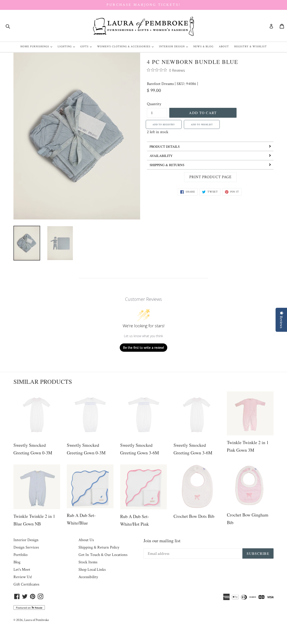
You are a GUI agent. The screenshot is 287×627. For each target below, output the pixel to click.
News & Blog (203, 46)
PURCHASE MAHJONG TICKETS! (143, 4)
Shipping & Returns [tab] (167, 165)
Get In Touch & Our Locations (102, 554)
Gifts (87, 46)
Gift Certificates (26, 584)
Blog (16, 562)
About (224, 46)
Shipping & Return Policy (98, 547)
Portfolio (20, 554)
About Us (86, 539)
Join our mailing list (162, 541)
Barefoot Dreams (160, 83)
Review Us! (22, 576)
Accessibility (88, 576)
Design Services (26, 547)
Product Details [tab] (165, 146)
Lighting (67, 46)
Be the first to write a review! (143, 347)
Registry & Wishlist (250, 46)
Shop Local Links (92, 569)
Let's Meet (21, 569)
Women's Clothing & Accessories (126, 46)
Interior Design (174, 46)
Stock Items (87, 562)
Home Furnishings (37, 46)
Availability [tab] (161, 155)
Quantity (154, 103)
